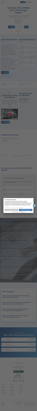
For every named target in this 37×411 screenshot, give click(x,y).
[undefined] (34, 205)
